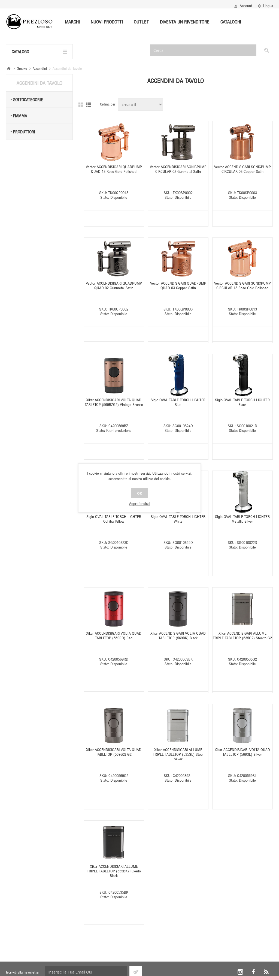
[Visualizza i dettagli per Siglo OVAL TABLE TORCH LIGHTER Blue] (178, 375)
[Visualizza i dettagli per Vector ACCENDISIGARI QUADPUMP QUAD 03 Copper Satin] (178, 259)
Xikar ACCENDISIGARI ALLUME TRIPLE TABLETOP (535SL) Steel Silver (178, 754)
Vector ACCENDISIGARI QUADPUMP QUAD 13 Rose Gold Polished (114, 169)
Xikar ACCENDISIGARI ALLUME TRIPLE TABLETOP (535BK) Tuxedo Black (114, 871)
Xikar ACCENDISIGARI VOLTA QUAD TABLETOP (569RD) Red (113, 635)
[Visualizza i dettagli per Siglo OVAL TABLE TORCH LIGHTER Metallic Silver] (242, 492)
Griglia (80, 105)
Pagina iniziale (8, 68)
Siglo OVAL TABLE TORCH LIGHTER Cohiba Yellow (113, 518)
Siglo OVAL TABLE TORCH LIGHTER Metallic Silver (242, 518)
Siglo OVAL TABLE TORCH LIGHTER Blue (178, 402)
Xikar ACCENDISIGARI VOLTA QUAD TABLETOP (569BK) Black (178, 635)
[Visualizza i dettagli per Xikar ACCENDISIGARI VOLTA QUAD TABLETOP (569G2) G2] (114, 725)
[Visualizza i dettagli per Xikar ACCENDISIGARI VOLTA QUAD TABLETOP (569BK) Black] (178, 608)
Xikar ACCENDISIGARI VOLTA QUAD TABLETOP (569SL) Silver (242, 752)
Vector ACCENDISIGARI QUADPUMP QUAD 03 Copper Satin (178, 285)
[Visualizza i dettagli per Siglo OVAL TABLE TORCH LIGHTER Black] (242, 375)
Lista (88, 105)
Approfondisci (139, 503)
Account (246, 5)
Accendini (40, 68)
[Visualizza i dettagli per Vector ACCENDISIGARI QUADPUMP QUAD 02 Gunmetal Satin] (114, 259)
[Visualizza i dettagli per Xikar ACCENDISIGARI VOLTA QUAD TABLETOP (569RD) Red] (114, 608)
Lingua (268, 5)
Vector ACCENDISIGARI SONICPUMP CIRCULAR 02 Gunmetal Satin (178, 169)
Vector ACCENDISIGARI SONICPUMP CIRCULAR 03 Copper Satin (242, 169)
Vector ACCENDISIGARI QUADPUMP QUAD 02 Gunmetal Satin (114, 285)
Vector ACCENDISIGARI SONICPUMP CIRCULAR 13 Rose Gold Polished (242, 285)
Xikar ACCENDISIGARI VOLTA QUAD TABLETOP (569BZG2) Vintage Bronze (114, 402)
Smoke (22, 68)
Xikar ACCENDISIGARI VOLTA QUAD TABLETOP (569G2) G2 (113, 752)
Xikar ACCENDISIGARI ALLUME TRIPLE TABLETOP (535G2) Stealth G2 (242, 635)
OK (139, 493)
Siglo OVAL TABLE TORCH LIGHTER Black (242, 402)
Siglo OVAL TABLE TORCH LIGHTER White (178, 518)
